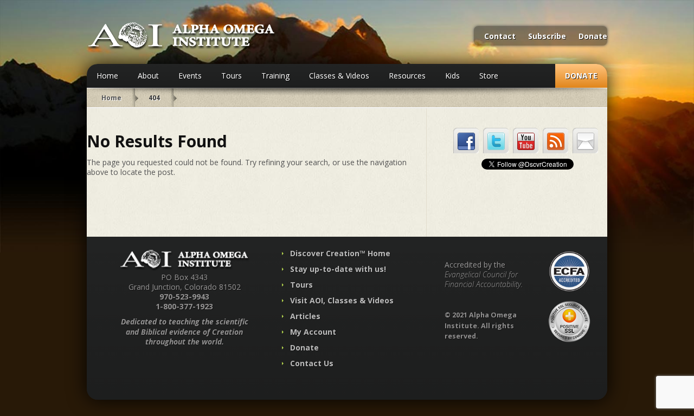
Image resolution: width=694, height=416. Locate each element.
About (148, 75)
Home (107, 75)
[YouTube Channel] (525, 140)
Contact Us (311, 363)
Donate (593, 36)
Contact (500, 36)
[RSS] (555, 140)
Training (275, 75)
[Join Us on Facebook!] (466, 140)
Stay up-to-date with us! (338, 269)
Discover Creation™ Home (340, 253)
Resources (407, 75)
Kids (452, 75)
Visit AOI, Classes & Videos (342, 300)
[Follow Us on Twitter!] (496, 140)
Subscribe (547, 36)
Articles (305, 316)
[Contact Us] (585, 140)
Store (488, 75)
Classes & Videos (339, 75)
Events (190, 75)
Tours (231, 75)
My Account (313, 332)
